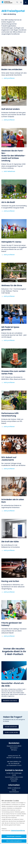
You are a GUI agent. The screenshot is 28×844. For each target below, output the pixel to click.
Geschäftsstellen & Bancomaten (14, 777)
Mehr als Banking (9, 14)
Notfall (14, 775)
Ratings (14, 790)
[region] (14, 819)
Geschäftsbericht (14, 792)
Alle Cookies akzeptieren (14, 841)
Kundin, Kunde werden (11, 732)
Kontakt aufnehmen (11, 727)
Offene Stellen (14, 779)
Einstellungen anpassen (14, 836)
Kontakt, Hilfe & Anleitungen (14, 773)
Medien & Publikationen (14, 788)
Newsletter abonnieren (10, 700)
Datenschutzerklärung (18, 830)
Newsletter (14, 781)
